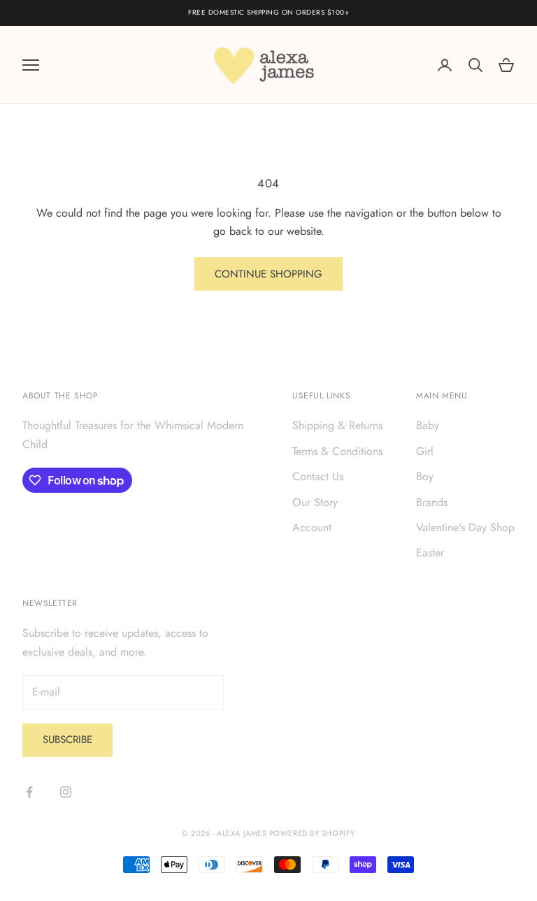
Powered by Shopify (312, 833)
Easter (430, 553)
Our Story (315, 502)
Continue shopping (268, 274)
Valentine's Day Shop (465, 527)
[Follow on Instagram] (66, 792)
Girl (425, 451)
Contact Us (317, 476)
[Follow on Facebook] (29, 792)
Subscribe (67, 739)
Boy (425, 476)
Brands (432, 502)
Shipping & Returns (337, 425)
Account (311, 527)
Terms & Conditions (337, 451)
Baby (427, 425)
